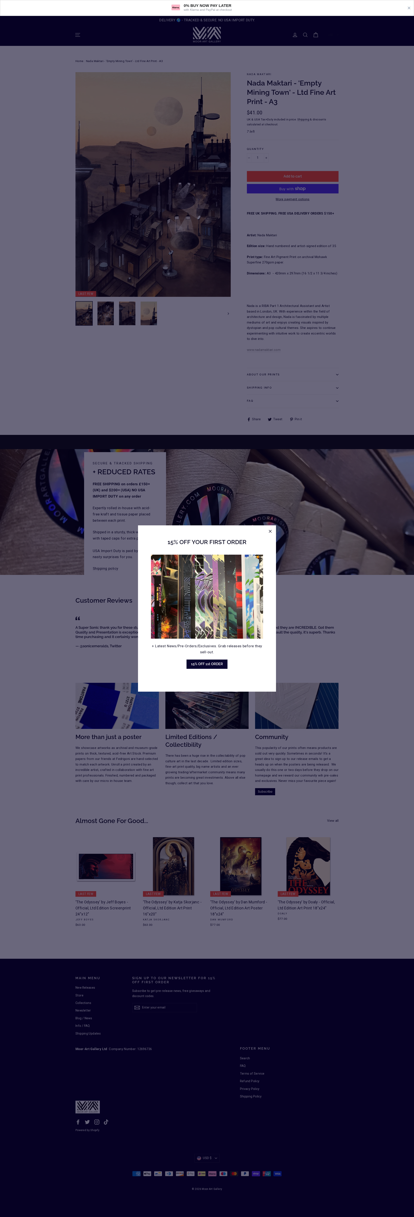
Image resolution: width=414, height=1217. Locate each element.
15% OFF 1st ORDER (207, 664)
